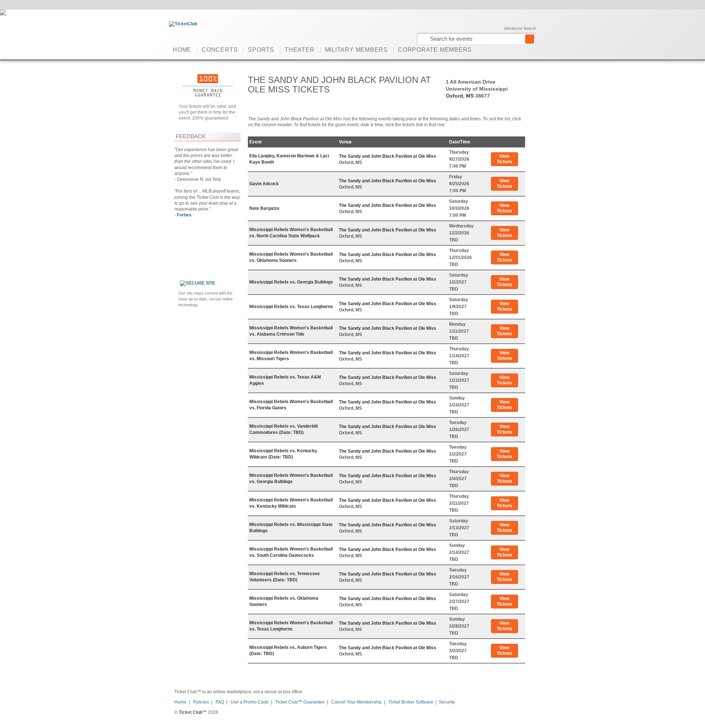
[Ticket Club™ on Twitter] (531, 49)
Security (447, 702)
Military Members (356, 50)
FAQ (220, 702)
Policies (201, 702)
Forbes (184, 215)
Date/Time (459, 142)
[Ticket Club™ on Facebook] (520, 49)
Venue (345, 142)
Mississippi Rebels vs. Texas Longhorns (291, 306)
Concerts (220, 50)
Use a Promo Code (250, 702)
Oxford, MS (460, 96)
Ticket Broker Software (410, 702)
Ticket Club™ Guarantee (300, 702)
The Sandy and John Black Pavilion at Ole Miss (387, 156)
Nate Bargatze (264, 208)
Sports (261, 50)
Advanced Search (520, 28)
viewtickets (504, 159)
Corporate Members (435, 50)
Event (255, 142)
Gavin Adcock (264, 183)
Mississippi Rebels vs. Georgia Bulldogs (291, 282)
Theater (299, 50)
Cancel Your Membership (356, 702)
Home (182, 50)
